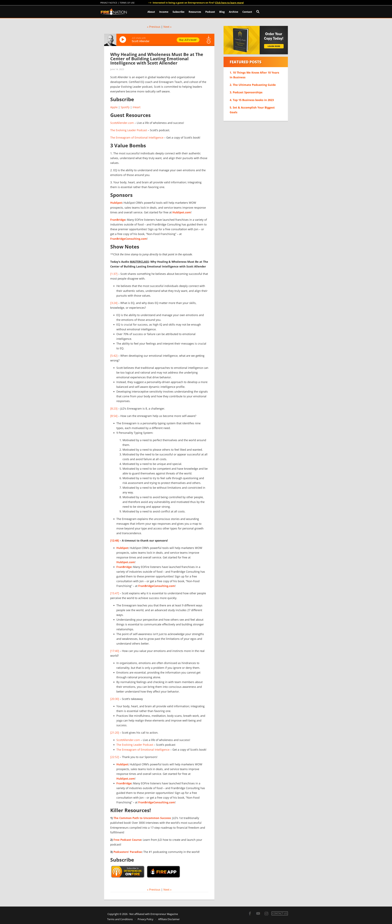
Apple (114, 107)
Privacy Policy (145, 919)
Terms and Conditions (120, 919)
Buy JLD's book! (188, 40)
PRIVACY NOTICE (108, 2)
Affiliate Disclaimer (169, 919)
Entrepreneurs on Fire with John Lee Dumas (113, 11)
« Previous (153, 27)
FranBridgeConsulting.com (128, 239)
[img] (208, 42)
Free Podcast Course (127, 840)
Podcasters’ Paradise (127, 852)
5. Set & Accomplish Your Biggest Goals (252, 110)
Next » (167, 27)
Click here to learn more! (229, 2)
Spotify (125, 107)
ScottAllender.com (122, 123)
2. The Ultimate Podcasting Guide (253, 85)
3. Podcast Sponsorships (246, 92)
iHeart (136, 107)
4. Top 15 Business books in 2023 (252, 100)
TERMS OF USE (127, 2)
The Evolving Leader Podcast (128, 130)
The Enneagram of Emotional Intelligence (136, 137)
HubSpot (116, 202)
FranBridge (117, 219)
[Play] (123, 39)
